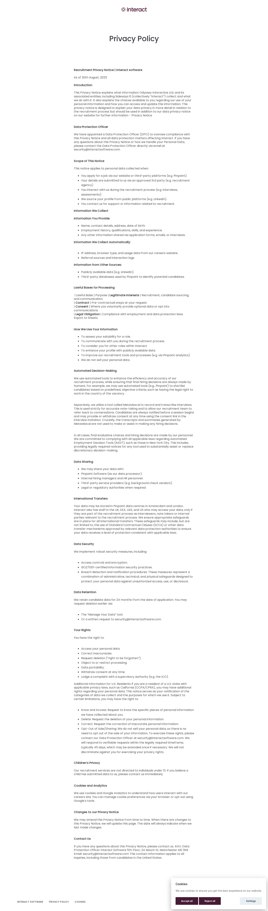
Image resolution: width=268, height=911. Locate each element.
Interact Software (30, 901)
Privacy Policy (59, 901)
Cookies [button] (80, 901)
